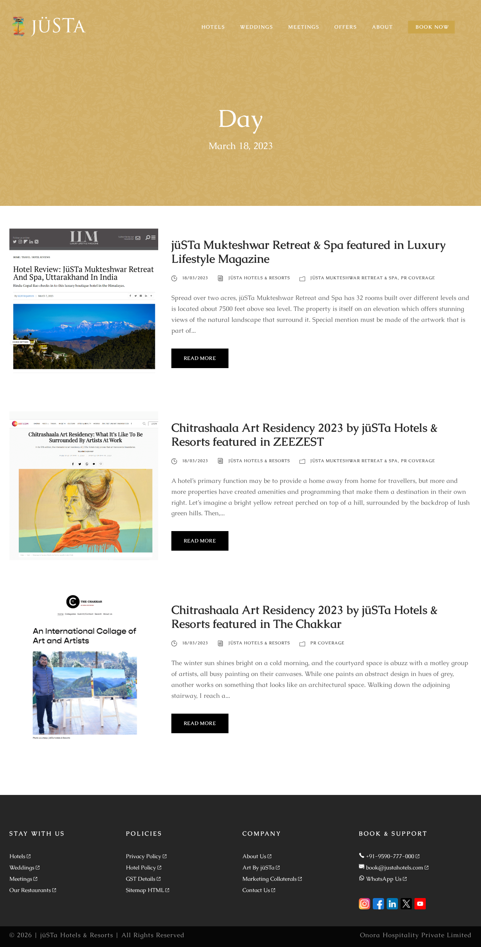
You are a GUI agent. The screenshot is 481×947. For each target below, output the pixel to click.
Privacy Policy (143, 856)
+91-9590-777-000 (390, 856)
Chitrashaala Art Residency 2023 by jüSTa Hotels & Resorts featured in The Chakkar (304, 616)
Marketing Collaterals (269, 878)
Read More (200, 358)
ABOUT (382, 27)
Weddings (21, 867)
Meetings (20, 878)
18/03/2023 (195, 277)
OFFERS (345, 27)
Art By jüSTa (258, 867)
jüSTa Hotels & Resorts (259, 277)
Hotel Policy (141, 867)
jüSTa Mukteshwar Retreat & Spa (354, 277)
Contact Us (256, 890)
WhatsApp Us (383, 878)
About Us (254, 856)
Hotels (17, 856)
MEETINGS (303, 27)
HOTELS (213, 27)
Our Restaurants (30, 890)
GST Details (140, 878)
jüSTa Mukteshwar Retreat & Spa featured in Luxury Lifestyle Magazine (308, 251)
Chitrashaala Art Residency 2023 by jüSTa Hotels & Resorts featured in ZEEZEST (304, 434)
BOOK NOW (432, 27)
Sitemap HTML (145, 890)
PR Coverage (418, 277)
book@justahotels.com (394, 867)
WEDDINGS (256, 27)
